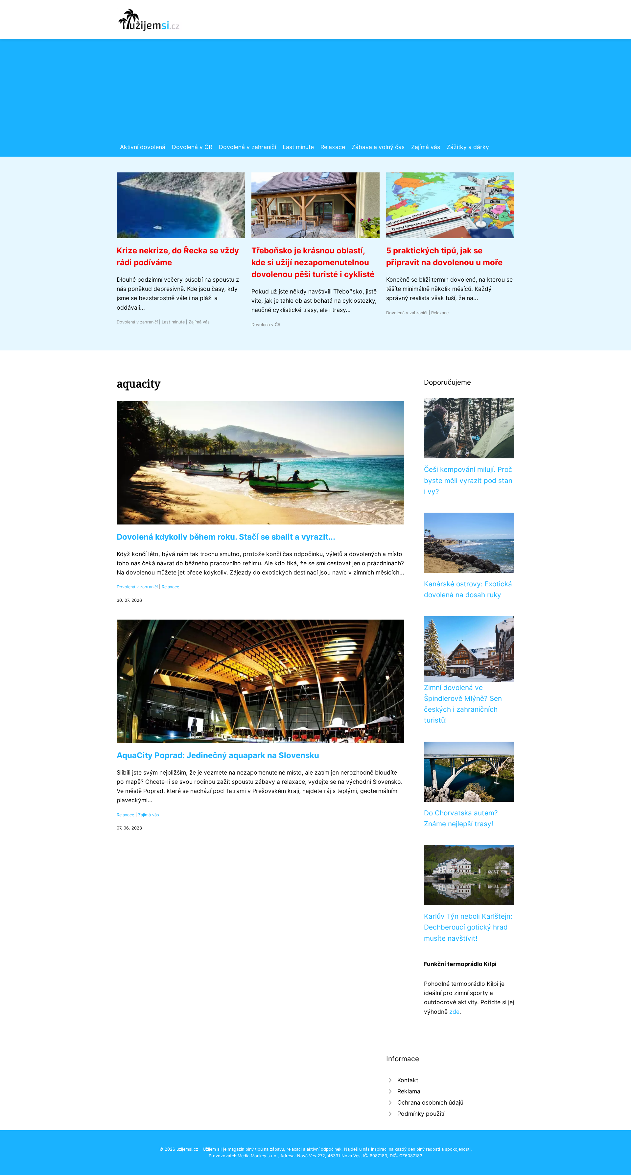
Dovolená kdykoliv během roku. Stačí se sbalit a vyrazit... (226, 537)
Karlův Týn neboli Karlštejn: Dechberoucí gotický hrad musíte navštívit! (468, 927)
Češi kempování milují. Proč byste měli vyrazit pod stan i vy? (468, 480)
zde (454, 1011)
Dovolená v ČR (192, 146)
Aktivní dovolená (142, 146)
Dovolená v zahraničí (247, 146)
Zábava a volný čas (378, 146)
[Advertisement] (315, 93)
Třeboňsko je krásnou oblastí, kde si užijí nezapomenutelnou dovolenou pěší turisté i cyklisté (312, 262)
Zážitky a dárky (468, 146)
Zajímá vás (425, 146)
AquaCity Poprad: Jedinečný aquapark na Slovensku (218, 755)
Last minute (298, 146)
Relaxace (332, 146)
